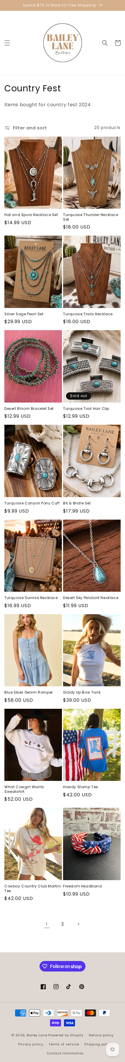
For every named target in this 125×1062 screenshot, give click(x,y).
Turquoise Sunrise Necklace (31, 598)
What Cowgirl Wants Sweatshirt (24, 789)
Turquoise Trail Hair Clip (86, 408)
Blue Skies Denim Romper (28, 692)
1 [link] (47, 924)
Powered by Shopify (65, 1035)
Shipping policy (98, 1044)
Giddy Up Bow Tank (82, 692)
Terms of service (64, 1044)
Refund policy (101, 1035)
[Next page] (78, 924)
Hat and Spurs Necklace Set (31, 215)
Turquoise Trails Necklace (88, 314)
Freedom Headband (82, 886)
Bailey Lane (37, 1035)
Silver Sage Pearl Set (24, 314)
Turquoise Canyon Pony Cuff (32, 503)
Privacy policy (30, 1044)
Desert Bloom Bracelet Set (29, 408)
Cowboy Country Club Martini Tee (32, 888)
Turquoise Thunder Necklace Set (90, 217)
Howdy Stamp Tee (80, 787)
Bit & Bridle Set (77, 503)
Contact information (65, 1053)
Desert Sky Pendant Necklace (90, 598)
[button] (7, 42)
